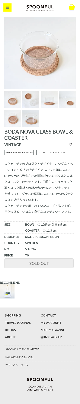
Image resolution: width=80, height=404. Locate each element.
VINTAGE (12, 144)
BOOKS (10, 330)
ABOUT (10, 337)
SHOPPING (13, 315)
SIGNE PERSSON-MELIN (19, 152)
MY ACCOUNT (51, 322)
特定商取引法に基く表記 (19, 357)
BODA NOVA (57, 152)
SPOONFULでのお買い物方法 (22, 349)
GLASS (41, 152)
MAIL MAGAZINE (53, 330)
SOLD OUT (39, 263)
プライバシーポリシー (18, 365)
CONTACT (48, 315)
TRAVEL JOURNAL (18, 322)
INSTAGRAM (53, 337)
